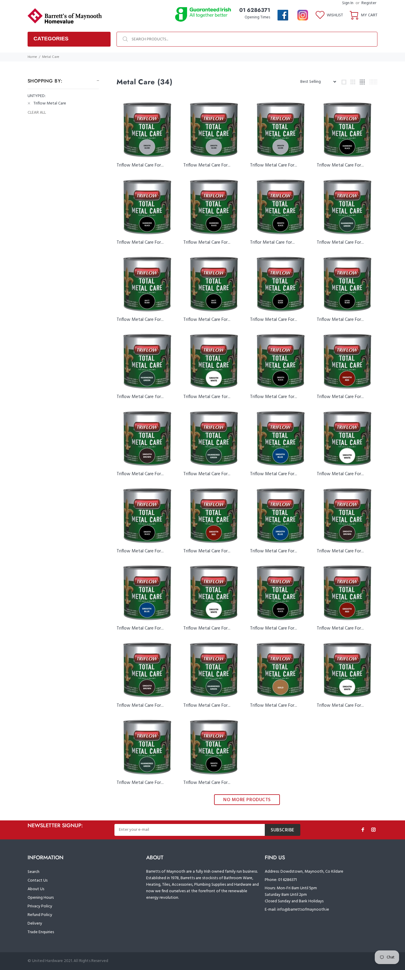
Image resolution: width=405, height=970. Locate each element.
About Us (36, 889)
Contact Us (37, 880)
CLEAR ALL (37, 113)
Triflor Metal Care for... (272, 242)
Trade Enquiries (41, 932)
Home (32, 57)
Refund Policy (40, 915)
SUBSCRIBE (282, 830)
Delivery (35, 923)
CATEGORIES (51, 39)
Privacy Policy (40, 906)
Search (33, 871)
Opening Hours (41, 897)
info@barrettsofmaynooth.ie (303, 909)
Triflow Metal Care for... (140, 397)
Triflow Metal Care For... (140, 165)
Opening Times (257, 17)
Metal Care (50, 57)
